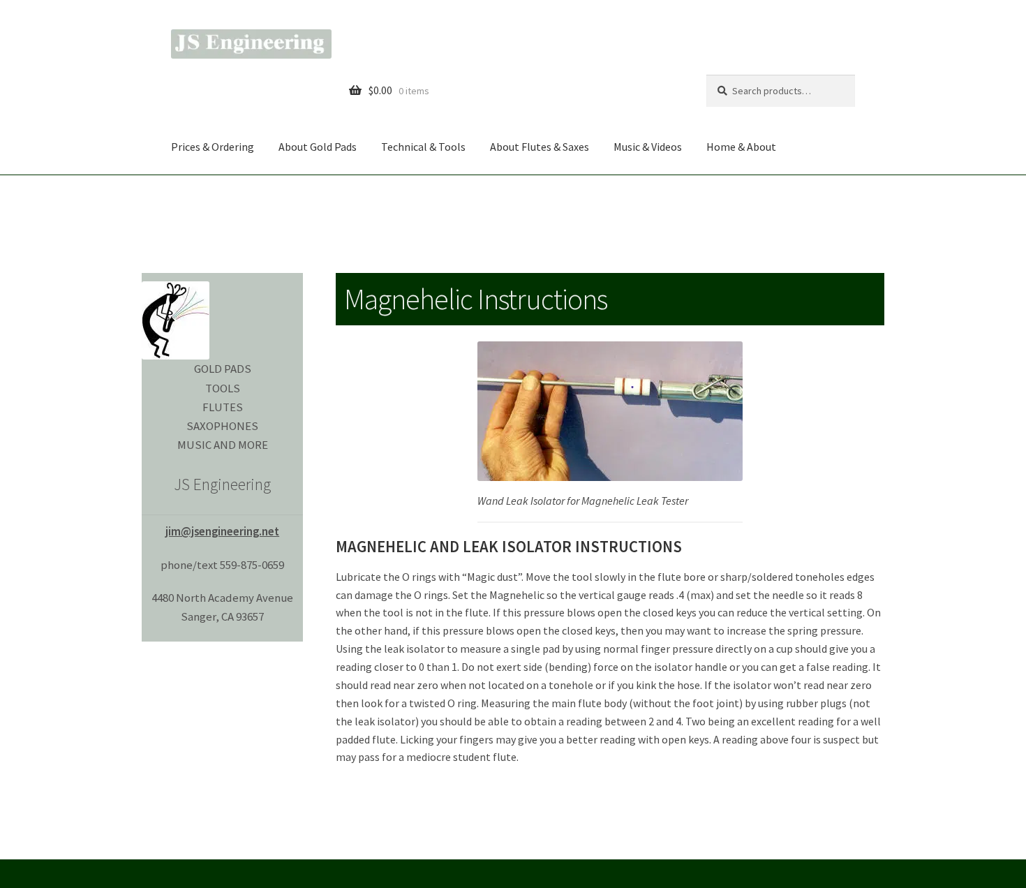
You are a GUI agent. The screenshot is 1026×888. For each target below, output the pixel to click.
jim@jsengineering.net (222, 531)
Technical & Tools (423, 147)
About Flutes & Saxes (539, 147)
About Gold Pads (317, 147)
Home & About (741, 147)
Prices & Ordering (212, 147)
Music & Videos (648, 147)
